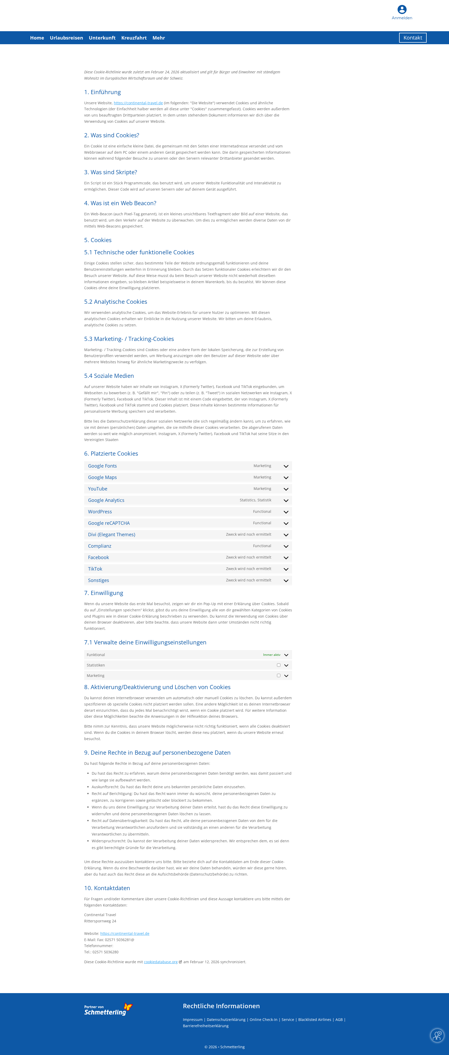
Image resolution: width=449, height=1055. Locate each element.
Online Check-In (264, 1019)
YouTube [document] (97, 488)
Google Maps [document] (102, 477)
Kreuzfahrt (134, 38)
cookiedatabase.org (161, 961)
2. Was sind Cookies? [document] (111, 135)
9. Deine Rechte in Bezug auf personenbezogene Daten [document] (157, 752)
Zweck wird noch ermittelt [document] (248, 534)
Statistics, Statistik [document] (255, 499)
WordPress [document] (100, 511)
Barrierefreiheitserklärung (206, 1025)
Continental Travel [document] (100, 914)
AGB (339, 1019)
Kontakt (413, 37)
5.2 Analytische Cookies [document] (115, 302)
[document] (188, 77)
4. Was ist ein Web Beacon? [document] (120, 203)
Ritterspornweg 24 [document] (100, 920)
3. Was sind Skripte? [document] (110, 172)
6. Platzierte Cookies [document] (111, 453)
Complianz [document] (99, 545)
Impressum (193, 1019)
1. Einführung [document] (102, 92)
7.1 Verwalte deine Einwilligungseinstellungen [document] (145, 642)
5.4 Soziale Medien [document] (109, 376)
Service (288, 1019)
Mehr (159, 38)
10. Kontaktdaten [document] (107, 888)
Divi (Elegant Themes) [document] (111, 534)
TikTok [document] (95, 568)
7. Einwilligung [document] (103, 593)
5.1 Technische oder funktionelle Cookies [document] (139, 252)
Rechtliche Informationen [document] (221, 1006)
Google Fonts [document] (102, 465)
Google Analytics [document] (106, 500)
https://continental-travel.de (138, 102)
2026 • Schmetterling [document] (226, 1046)
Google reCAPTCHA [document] (109, 523)
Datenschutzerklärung (226, 1019)
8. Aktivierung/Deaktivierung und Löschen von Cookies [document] (157, 687)
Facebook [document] (98, 557)
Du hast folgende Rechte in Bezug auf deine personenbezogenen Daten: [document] (147, 763)
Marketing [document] (262, 465)
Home (37, 38)
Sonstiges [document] (98, 580)
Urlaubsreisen (66, 38)
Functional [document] (262, 511)
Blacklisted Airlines (314, 1019)
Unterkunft (102, 38)
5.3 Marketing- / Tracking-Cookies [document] (129, 339)
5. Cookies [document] (97, 240)
